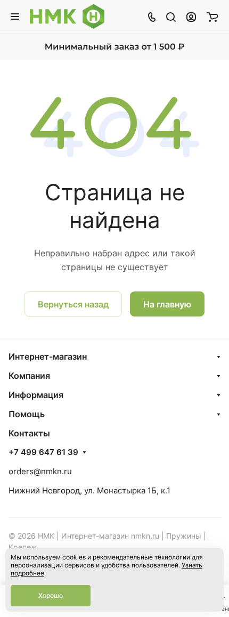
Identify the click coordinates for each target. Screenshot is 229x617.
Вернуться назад (73, 304)
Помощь (27, 414)
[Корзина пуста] (212, 16)
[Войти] (191, 16)
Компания (29, 375)
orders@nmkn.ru (40, 471)
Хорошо (50, 595)
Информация (36, 394)
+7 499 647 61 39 (43, 452)
